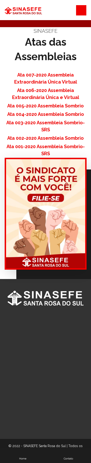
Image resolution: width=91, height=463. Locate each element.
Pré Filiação (48, 407)
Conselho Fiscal (48, 372)
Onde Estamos (48, 400)
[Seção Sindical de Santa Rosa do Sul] (23, 10)
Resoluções (48, 414)
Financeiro (48, 379)
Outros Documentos (48, 421)
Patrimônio (48, 386)
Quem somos (48, 358)
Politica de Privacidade (48, 428)
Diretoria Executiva (48, 365)
